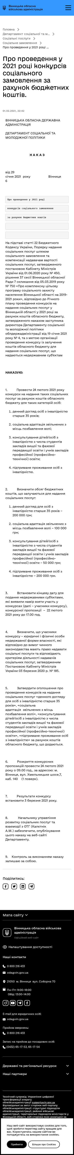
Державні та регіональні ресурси (29, 1065)
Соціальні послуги (17, 38)
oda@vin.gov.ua (17, 1019)
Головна (9, 29)
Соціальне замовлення (20, 42)
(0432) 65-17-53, (16, 1046)
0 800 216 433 (16, 1032)
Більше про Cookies (44, 1144)
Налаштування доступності (30, 947)
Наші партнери (15, 1074)
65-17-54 (34, 1046)
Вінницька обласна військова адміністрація (26, 8)
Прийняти (17, 1144)
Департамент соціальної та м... (26, 33)
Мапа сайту (13, 915)
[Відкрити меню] (68, 7)
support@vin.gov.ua (43, 1102)
